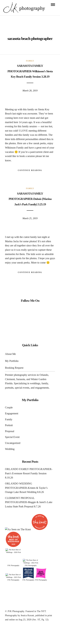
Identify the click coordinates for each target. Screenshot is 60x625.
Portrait (9, 425)
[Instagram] (30, 310)
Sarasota (20, 379)
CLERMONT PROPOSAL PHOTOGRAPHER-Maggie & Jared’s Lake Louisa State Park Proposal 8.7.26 (28, 502)
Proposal (9, 431)
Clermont (10, 379)
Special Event (12, 437)
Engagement (11, 413)
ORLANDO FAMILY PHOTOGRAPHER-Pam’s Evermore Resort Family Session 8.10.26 (28, 473)
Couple (9, 407)
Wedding (9, 449)
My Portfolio (11, 361)
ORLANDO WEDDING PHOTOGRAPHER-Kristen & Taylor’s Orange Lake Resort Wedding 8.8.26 (26, 487)
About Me (10, 354)
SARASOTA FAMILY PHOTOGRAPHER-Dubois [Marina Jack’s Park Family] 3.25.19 (30, 199)
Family (30, 61)
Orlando (44, 374)
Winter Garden (38, 379)
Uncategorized (12, 443)
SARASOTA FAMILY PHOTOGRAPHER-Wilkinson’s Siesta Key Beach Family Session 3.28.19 (30, 71)
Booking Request (14, 367)
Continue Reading (30, 170)
